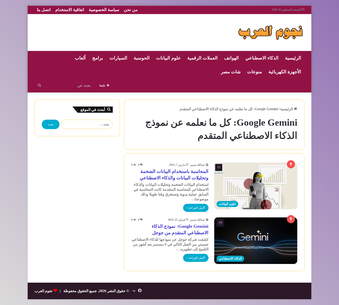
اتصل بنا (44, 9)
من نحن (131, 9)
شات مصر (231, 71)
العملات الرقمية (202, 57)
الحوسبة (142, 57)
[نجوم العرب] (270, 32)
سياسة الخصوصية (104, 9)
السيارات (118, 57)
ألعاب (80, 57)
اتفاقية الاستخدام (69, 9)
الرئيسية (293, 57)
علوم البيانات (168, 57)
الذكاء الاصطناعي (262, 57)
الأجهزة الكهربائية (284, 71)
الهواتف (231, 57)
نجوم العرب (43, 291)
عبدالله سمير (197, 164)
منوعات (254, 71)
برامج (97, 57)
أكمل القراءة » (196, 208)
